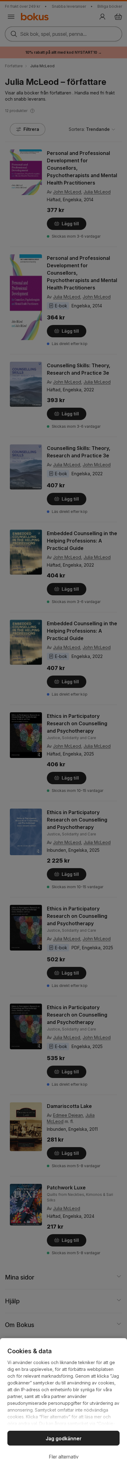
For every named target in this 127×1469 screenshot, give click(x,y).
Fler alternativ (64, 1457)
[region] (63, 1403)
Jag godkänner (64, 1438)
